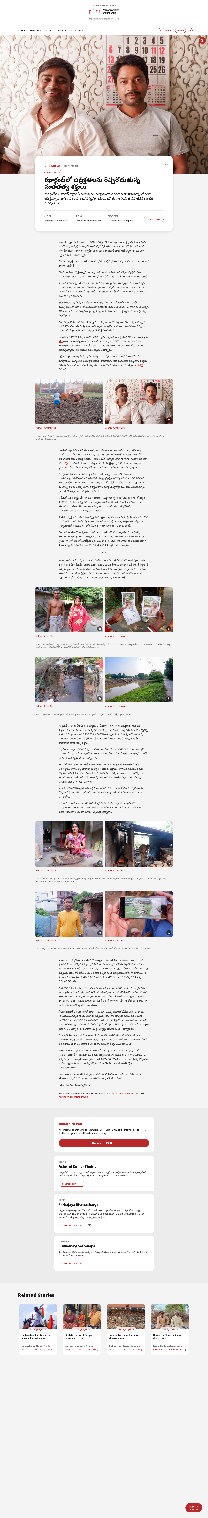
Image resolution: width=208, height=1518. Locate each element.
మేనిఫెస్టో (139, 365)
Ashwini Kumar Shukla (56, 220)
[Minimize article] (166, 162)
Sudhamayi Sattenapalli (120, 220)
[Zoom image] (202, 40)
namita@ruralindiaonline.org (73, 1097)
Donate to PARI (102, 1143)
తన (61, 342)
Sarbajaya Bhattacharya (88, 220)
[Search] (158, 30)
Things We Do (53, 172)
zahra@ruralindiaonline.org (121, 1093)
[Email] (89, 1225)
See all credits (153, 219)
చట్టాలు (67, 463)
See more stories (70, 1183)
